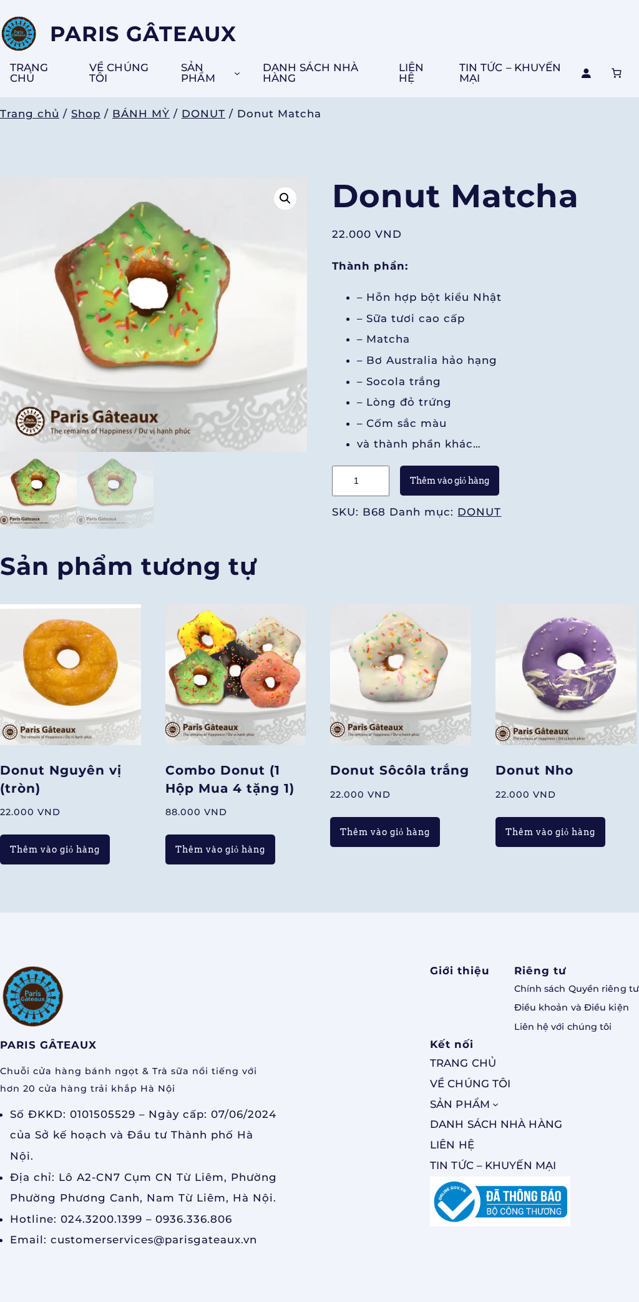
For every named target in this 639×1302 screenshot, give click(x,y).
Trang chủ (29, 113)
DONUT (203, 113)
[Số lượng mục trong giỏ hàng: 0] (616, 73)
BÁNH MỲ (141, 113)
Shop (85, 113)
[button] (285, 198)
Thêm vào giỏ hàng (449, 480)
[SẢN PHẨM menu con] (237, 73)
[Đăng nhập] (585, 73)
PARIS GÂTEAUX (143, 33)
